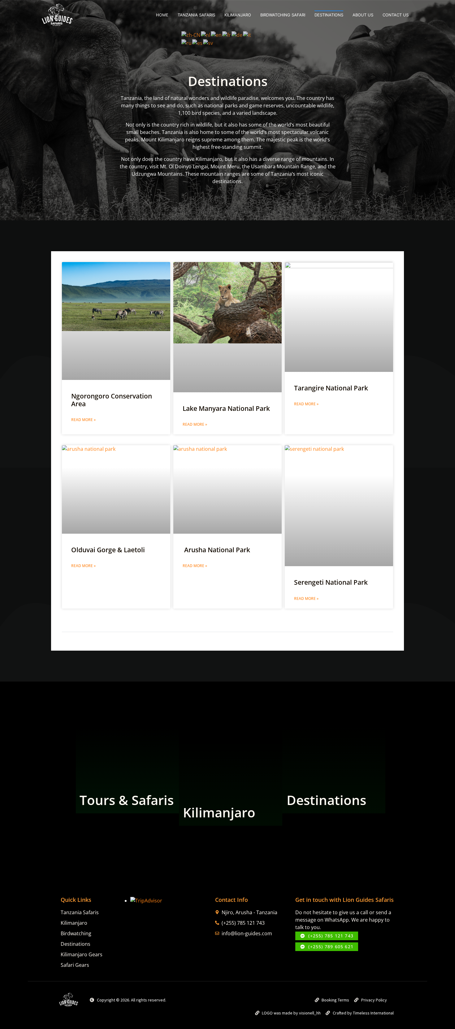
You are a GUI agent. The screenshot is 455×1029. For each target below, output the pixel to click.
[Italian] (247, 34)
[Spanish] (197, 42)
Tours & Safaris (127, 800)
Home (162, 14)
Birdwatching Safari (282, 14)
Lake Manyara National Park (226, 408)
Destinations (326, 800)
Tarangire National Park (331, 388)
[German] (237, 34)
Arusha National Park (216, 549)
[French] (227, 34)
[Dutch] (206, 34)
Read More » (83, 419)
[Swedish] (208, 42)
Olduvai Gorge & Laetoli (108, 549)
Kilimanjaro (237, 14)
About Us (363, 14)
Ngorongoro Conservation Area (111, 400)
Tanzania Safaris (196, 14)
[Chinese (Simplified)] (191, 34)
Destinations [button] (328, 14)
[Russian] (186, 42)
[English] (216, 34)
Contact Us (396, 14)
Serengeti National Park (331, 582)
